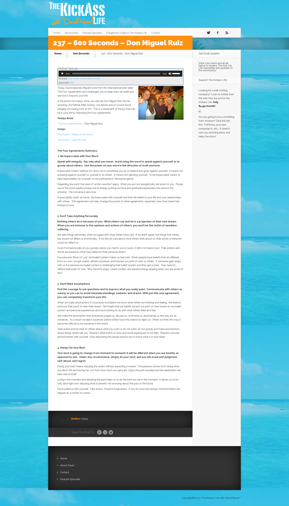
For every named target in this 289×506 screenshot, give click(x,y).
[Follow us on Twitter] (208, 33)
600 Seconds (81, 53)
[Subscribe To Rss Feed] (226, 33)
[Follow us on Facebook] (217, 33)
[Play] (62, 73)
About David (71, 32)
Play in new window (78, 78)
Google (99, 432)
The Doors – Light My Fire (71, 140)
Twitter (111, 432)
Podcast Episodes (92, 32)
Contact (155, 32)
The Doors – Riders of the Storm (75, 134)
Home (57, 32)
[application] (120, 74)
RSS (72, 82)
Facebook (105, 432)
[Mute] (169, 73)
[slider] (176, 73)
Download (95, 78)
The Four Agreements (70, 123)
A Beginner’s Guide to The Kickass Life (126, 32)
